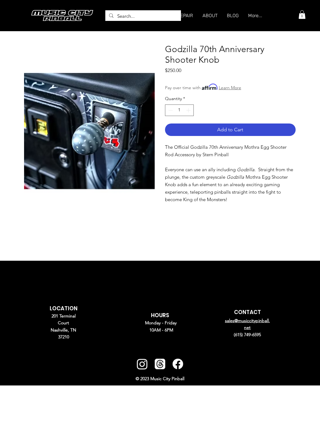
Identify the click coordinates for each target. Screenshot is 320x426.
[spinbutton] (179, 110)
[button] (302, 14)
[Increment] (189, 110)
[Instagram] (142, 364)
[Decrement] (170, 110)
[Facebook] (178, 364)
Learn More (230, 87)
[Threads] (160, 364)
